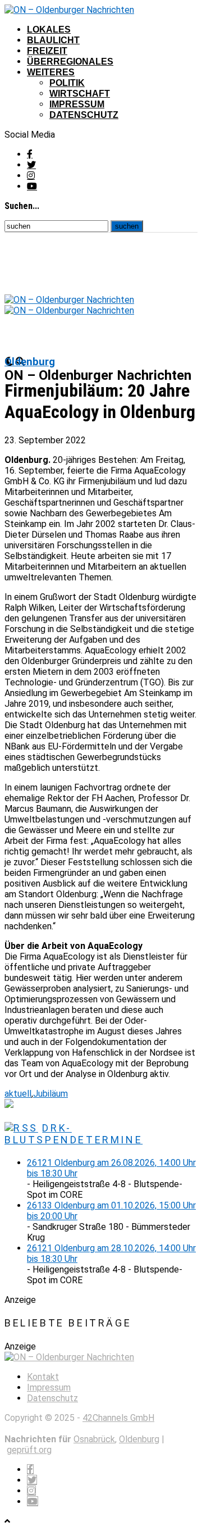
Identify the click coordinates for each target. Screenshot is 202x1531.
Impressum (76, 104)
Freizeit (47, 51)
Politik (67, 83)
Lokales (49, 29)
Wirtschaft (79, 93)
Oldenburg (139, 1439)
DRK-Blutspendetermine (73, 1134)
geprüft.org (29, 1449)
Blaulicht (53, 40)
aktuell (17, 1093)
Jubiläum (50, 1093)
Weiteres (51, 72)
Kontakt (43, 1376)
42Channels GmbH (118, 1417)
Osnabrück (94, 1439)
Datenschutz (83, 115)
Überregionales (70, 61)
